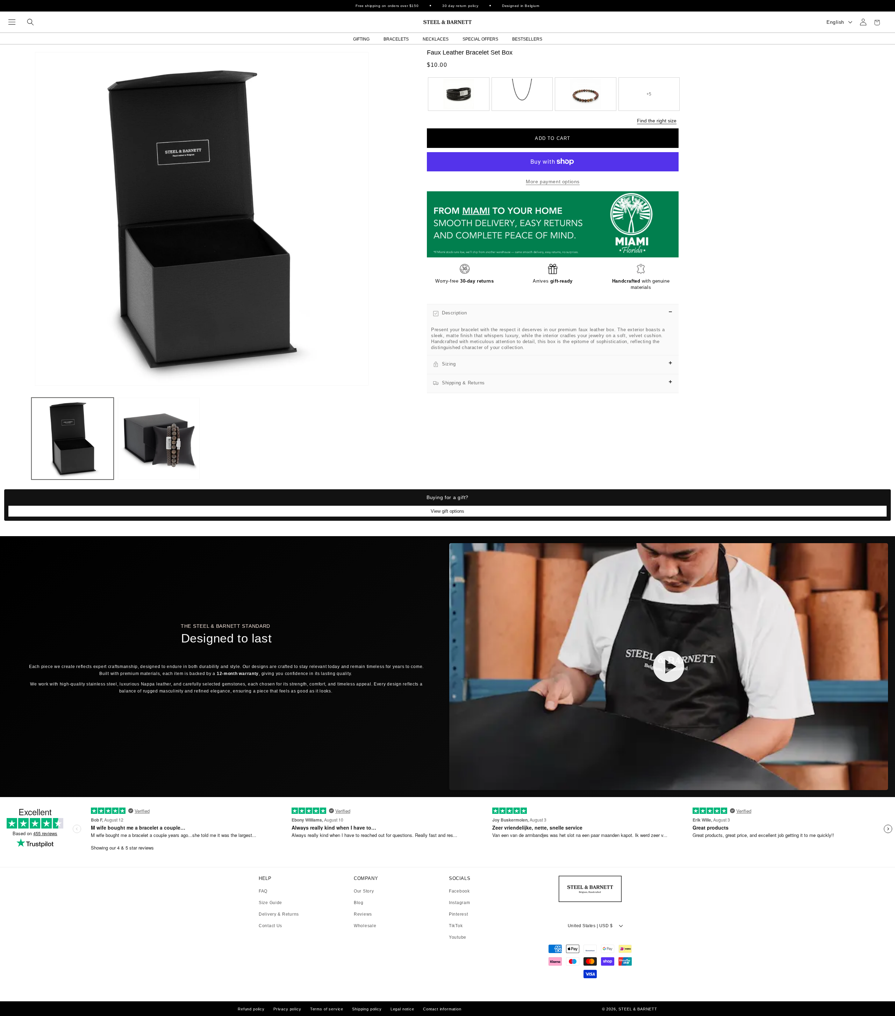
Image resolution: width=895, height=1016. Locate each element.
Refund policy (251, 1009)
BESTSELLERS (527, 39)
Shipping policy (367, 1009)
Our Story (364, 891)
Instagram (459, 903)
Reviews (363, 914)
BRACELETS (396, 39)
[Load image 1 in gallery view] (72, 439)
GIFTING (361, 39)
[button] (11, 22)
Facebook (459, 891)
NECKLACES (436, 39)
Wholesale (365, 926)
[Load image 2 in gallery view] (159, 439)
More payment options (553, 181)
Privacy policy (287, 1009)
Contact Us (270, 926)
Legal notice (402, 1009)
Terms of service (326, 1009)
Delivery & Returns (279, 914)
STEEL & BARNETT (637, 1009)
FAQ (263, 891)
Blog (359, 903)
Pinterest (458, 914)
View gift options (447, 511)
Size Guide (270, 903)
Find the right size (656, 120)
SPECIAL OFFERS (480, 39)
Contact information (442, 1009)
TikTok (456, 926)
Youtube (457, 937)
